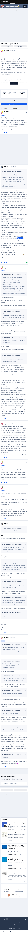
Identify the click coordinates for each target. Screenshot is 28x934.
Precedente (6, 108)
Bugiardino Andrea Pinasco (14, 832)
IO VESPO (6, 50)
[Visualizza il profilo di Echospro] (2, 167)
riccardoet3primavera (12, 854)
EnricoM (6, 423)
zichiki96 (9, 829)
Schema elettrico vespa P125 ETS (16, 872)
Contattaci (18, 922)
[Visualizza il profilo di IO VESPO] (2, 51)
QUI (2, 535)
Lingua (5, 922)
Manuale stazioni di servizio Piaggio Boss (16, 823)
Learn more (2, 2)
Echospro (6, 166)
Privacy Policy (11, 922)
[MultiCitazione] (2, 132)
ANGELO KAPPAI (14, 894)
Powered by (14, 928)
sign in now (7, 779)
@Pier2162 (20, 238)
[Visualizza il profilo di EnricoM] (2, 424)
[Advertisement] (14, 26)
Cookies (22, 922)
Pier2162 (9, 881)
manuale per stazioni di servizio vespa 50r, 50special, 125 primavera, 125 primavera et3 (16, 859)
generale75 (10, 841)
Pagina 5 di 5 (14, 108)
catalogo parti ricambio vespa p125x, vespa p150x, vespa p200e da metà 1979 (16, 846)
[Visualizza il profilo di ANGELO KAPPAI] (9, 895)
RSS (14, 924)
